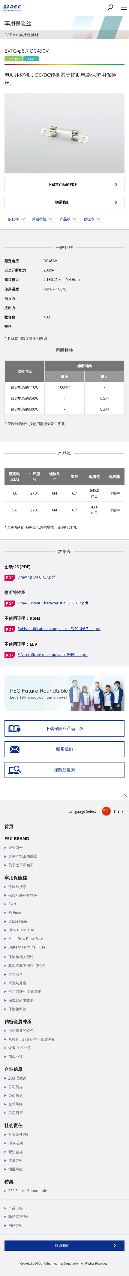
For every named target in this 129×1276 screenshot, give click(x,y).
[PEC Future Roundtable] (64, 678)
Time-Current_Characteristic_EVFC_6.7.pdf (53, 603)
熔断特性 (39, 219)
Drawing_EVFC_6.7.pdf (36, 577)
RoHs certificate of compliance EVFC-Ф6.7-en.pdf (59, 628)
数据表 (89, 219)
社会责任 (13, 1125)
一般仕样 (11, 219)
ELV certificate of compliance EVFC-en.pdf (53, 654)
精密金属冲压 (18, 1021)
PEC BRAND (16, 838)
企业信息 (13, 1069)
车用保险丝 (15, 877)
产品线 (65, 219)
